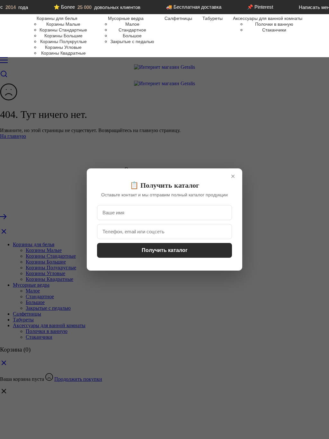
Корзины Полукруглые (63, 41)
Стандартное (132, 29)
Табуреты (212, 18)
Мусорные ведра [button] (126, 18)
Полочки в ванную (274, 24)
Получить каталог (165, 250)
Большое (132, 35)
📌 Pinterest (260, 7)
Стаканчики (274, 29)
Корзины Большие (63, 35)
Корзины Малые (63, 24)
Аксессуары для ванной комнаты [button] (267, 18)
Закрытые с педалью (132, 41)
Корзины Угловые (63, 47)
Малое (132, 24)
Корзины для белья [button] (57, 18)
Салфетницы (178, 18)
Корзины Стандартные (63, 29)
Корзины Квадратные (63, 53)
